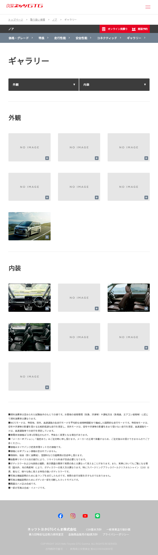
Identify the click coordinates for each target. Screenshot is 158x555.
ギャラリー (134, 38)
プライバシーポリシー (115, 534)
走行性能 (60, 38)
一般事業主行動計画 (118, 529)
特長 (41, 38)
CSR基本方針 (94, 529)
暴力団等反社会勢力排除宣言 (46, 534)
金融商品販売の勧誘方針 (83, 534)
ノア (11, 29)
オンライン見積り (118, 28)
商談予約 (143, 28)
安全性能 (81, 38)
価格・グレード (19, 38)
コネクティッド (107, 38)
